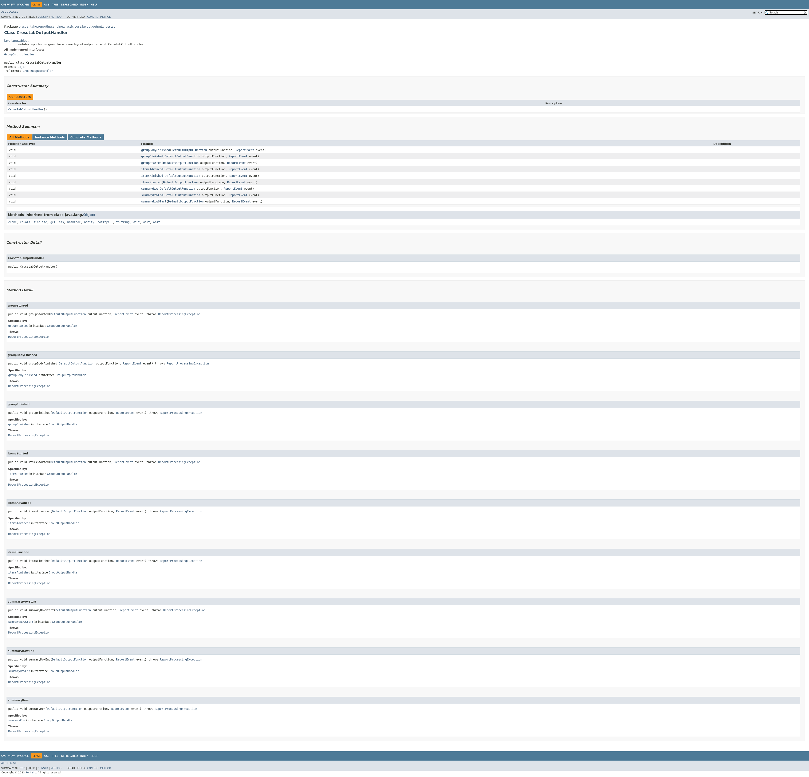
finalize (40, 222)
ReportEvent (245, 150)
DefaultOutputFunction (189, 150)
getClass (57, 222)
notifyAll (105, 222)
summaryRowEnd (152, 195)
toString (123, 222)
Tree (55, 4)
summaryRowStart (153, 201)
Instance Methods (50, 137)
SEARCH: (757, 12)
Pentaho (31, 772)
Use (47, 4)
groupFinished (152, 156)
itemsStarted (151, 182)
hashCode (74, 222)
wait (136, 222)
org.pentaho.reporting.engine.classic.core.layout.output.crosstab (67, 26)
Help (94, 4)
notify (89, 222)
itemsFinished (152, 175)
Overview (8, 4)
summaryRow (149, 188)
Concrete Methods (85, 137)
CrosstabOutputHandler (26, 109)
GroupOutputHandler (19, 54)
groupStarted (151, 163)
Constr (43, 16)
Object (23, 66)
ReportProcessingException (179, 314)
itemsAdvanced (152, 169)
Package (23, 4)
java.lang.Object (16, 40)
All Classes (9, 11)
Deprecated (69, 4)
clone (12, 222)
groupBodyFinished (155, 150)
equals (25, 222)
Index (84, 4)
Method (56, 16)
